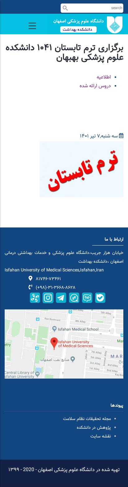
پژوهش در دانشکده (94, 427)
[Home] (85, 24)
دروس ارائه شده (95, 86)
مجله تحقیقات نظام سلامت (87, 419)
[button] (81, 145)
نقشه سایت (100, 436)
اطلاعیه (104, 77)
